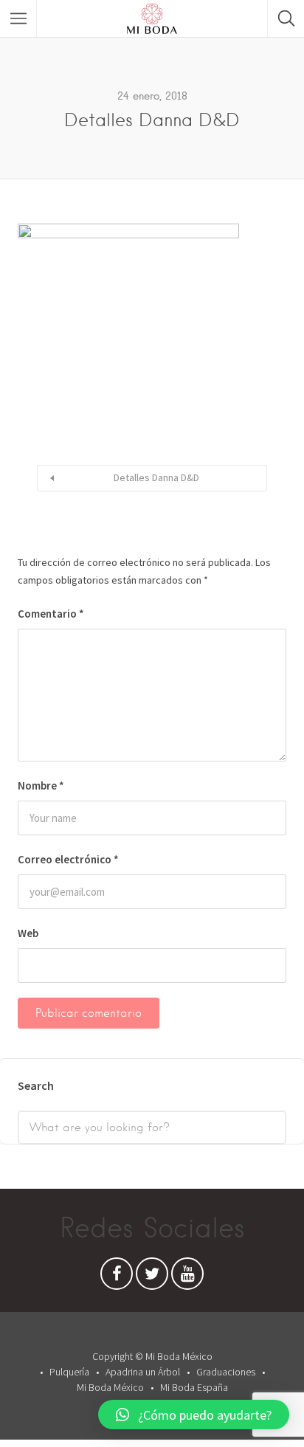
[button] (193, 1414)
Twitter (152, 1277)
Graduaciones (225, 1371)
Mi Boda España (194, 1387)
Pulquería (69, 1371)
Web (28, 933)
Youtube (187, 1277)
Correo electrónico (68, 859)
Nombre (41, 785)
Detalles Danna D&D (156, 477)
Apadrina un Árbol (143, 1371)
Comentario (51, 614)
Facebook (116, 1277)
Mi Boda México (110, 1387)
